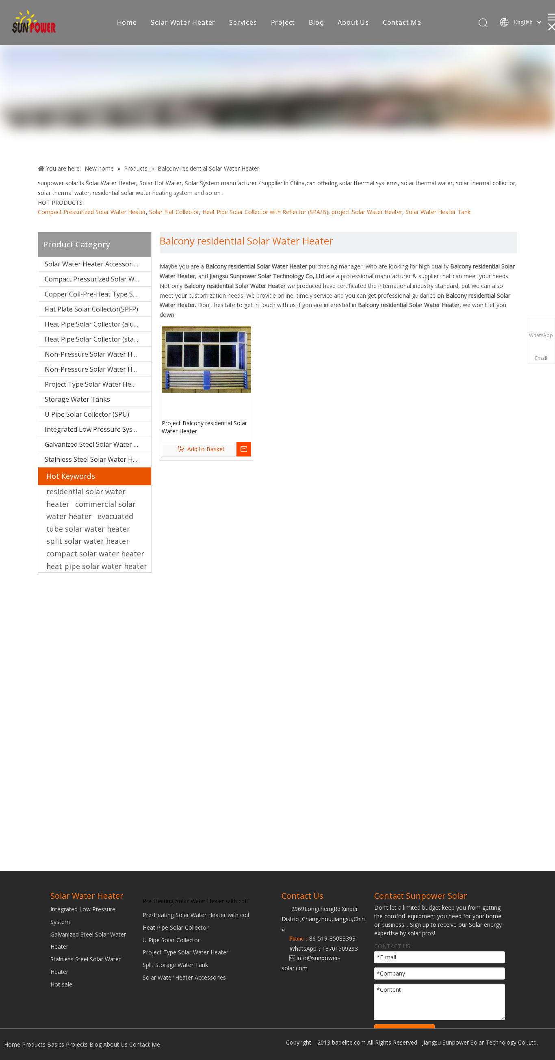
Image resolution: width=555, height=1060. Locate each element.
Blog (316, 22)
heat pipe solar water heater (96, 566)
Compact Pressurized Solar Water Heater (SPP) (98, 279)
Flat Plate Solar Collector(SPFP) (91, 309)
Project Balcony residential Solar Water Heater (204, 427)
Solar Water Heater (183, 22)
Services (243, 22)
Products (34, 1044)
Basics (55, 1044)
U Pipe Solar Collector (171, 940)
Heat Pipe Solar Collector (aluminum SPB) (98, 324)
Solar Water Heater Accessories (93, 264)
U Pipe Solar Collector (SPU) (87, 414)
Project (283, 22)
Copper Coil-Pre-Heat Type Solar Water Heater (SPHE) (98, 294)
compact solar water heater (95, 553)
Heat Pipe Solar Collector (175, 927)
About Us (353, 22)
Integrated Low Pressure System (94, 429)
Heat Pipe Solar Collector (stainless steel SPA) (98, 339)
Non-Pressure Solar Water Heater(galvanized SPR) (98, 369)
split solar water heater (87, 541)
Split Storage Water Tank (175, 965)
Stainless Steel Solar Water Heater (97, 459)
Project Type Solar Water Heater (185, 952)
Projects (77, 1044)
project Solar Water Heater (367, 212)
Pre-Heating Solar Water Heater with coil (196, 915)
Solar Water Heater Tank (437, 212)
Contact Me (402, 22)
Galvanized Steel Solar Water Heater (98, 444)
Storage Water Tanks (77, 399)
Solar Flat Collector (174, 212)
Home (127, 22)
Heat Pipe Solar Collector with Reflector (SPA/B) (265, 212)
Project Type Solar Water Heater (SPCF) (98, 384)
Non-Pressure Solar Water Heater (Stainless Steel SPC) (98, 354)
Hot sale (61, 984)
